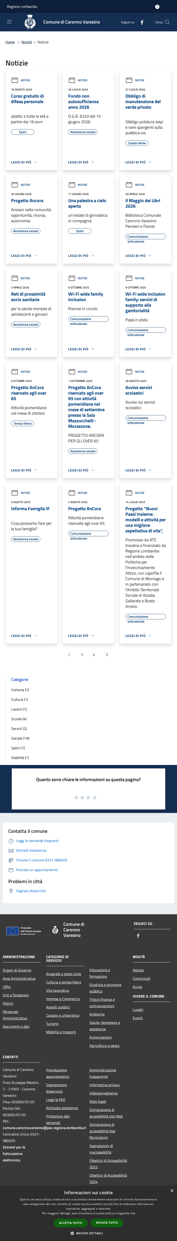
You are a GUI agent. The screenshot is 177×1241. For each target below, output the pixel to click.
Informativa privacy (104, 1085)
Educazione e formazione (99, 973)
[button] (88, 1233)
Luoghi (138, 1009)
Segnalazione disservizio (56, 1088)
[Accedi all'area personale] (157, 6)
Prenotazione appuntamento (57, 1073)
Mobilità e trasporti (61, 1032)
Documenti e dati (16, 1026)
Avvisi (137, 986)
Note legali (97, 1101)
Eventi (138, 1018)
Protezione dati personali (58, 1119)
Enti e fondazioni (16, 995)
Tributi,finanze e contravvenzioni (102, 1003)
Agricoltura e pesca (104, 1045)
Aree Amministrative (19, 978)
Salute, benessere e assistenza (104, 1026)
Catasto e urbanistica (62, 1015)
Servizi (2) (19, 728)
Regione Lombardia (22, 6)
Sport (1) (18, 748)
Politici (8, 1003)
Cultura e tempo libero (63, 982)
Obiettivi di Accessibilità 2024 (108, 1178)
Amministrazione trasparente (102, 1073)
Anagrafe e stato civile (63, 974)
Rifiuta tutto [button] (107, 1223)
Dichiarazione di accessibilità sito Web (106, 1113)
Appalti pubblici (58, 1007)
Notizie (25, 80)
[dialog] (88, 1213)
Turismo (52, 1023)
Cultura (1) (19, 699)
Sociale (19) (20, 738)
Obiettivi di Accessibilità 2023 (108, 1164)
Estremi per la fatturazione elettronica (14, 1153)
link (132, 1213)
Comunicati (141, 978)
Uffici (7, 986)
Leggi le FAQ (55, 1099)
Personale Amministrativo (15, 1015)
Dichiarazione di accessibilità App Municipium (102, 1131)
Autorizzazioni (100, 1037)
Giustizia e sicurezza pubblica (105, 988)
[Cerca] (167, 22)
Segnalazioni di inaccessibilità (101, 1149)
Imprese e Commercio (63, 998)
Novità (26, 42)
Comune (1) (20, 689)
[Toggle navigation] (9, 21)
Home (10, 42)
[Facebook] (140, 22)
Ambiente (97, 1014)
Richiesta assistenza (62, 1108)
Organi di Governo (17, 970)
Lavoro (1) (19, 709)
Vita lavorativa (57, 990)
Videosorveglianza (103, 1093)
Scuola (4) (19, 719)
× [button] (172, 1191)
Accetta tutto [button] (70, 1223)
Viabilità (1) (20, 757)
